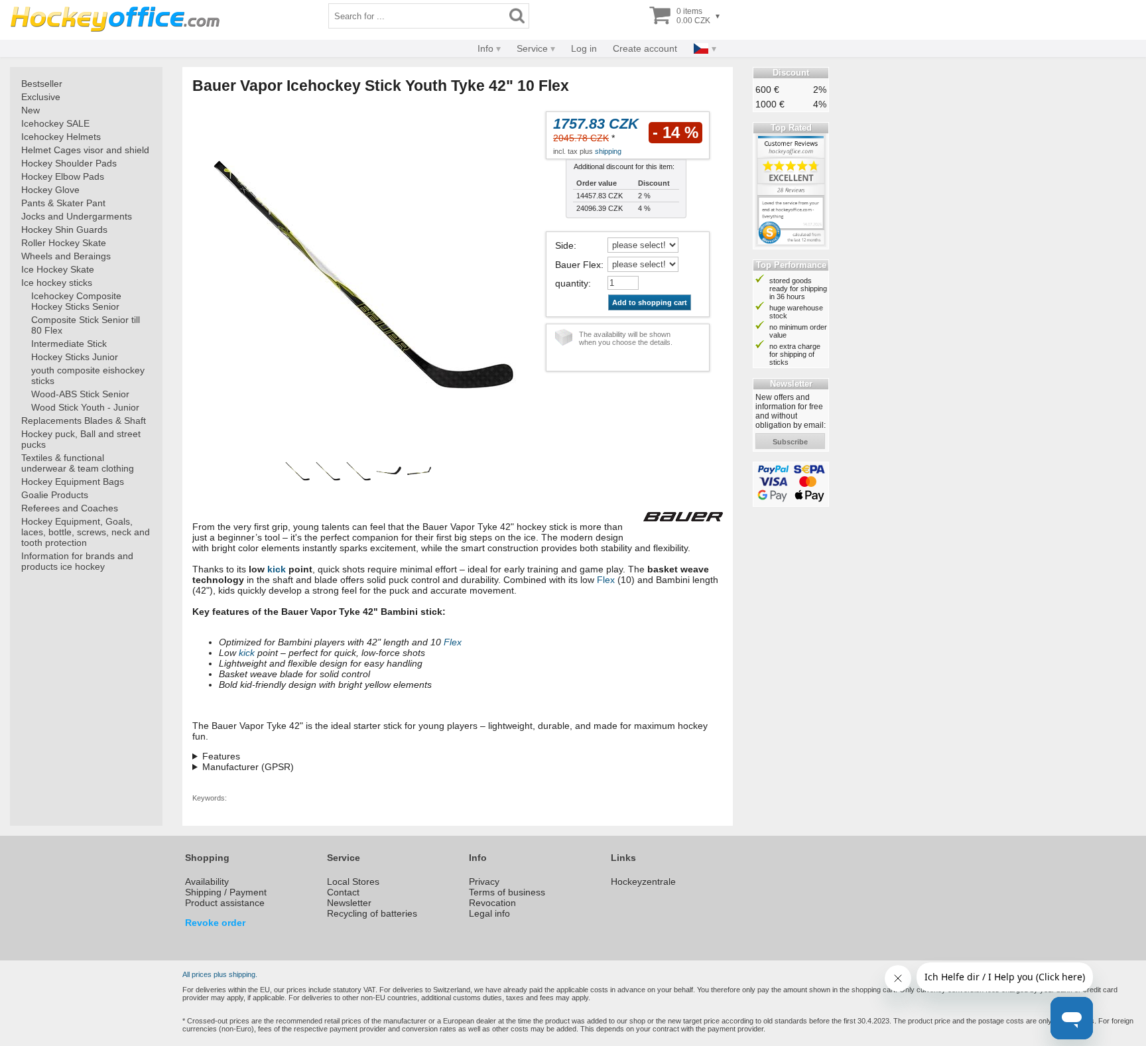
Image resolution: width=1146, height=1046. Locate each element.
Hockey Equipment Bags (72, 481)
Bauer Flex (578, 264)
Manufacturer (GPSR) (248, 766)
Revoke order (215, 922)
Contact (343, 892)
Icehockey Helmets (61, 136)
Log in (584, 48)
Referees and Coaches (69, 508)
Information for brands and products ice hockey (77, 561)
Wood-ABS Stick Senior (80, 394)
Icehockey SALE (55, 123)
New (30, 110)
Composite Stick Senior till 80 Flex (85, 325)
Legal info (489, 913)
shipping (608, 151)
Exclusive (40, 97)
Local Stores (353, 881)
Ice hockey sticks (56, 282)
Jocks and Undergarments (76, 216)
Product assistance (225, 902)
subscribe (790, 442)
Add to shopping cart (649, 302)
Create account (645, 48)
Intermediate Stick (69, 343)
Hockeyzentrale (643, 881)
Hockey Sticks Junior (74, 357)
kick (276, 569)
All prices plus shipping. (219, 974)
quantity (571, 283)
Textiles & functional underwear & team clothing (77, 463)
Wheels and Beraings (66, 256)
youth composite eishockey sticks (88, 375)
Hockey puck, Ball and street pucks (81, 439)
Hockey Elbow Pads (62, 176)
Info (485, 48)
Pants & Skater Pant (63, 203)
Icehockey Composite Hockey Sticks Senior (76, 301)
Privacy (484, 881)
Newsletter (349, 902)
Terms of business (507, 892)
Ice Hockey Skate (57, 269)
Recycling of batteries (372, 913)
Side (564, 245)
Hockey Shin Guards (64, 229)
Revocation (492, 902)
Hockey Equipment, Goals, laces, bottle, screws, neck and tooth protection (85, 532)
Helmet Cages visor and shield (85, 150)
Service (532, 48)
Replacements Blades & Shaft (83, 420)
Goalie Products (54, 495)
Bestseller (41, 83)
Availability (207, 881)
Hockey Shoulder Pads (69, 163)
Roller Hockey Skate (63, 242)
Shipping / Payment (226, 892)
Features (221, 756)
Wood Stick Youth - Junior (85, 407)
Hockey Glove (50, 189)
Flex (606, 579)
